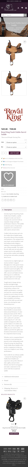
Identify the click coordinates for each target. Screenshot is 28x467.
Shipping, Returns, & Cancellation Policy (11, 389)
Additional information (11, 376)
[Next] (6, 67)
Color (2, 142)
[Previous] (2, 67)
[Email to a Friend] (8, 200)
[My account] (18, 7)
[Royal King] (14, 114)
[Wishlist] (22, 7)
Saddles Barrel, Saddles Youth (10, 196)
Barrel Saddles (10, 194)
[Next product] (13, 33)
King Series (14, 429)
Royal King (16, 194)
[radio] (12, 424)
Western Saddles (13, 29)
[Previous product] (15, 33)
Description (8, 210)
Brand (6, 380)
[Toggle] (2, 209)
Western (11, 28)
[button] (2, 8)
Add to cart (14, 153)
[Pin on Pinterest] (11, 200)
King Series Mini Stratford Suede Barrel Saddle (14, 428)
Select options (14, 433)
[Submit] (25, 15)
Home (3, 28)
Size (2, 147)
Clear (25, 139)
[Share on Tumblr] (14, 200)
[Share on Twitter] (5, 200)
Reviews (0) (8, 384)
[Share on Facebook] (2, 200)
